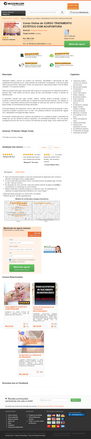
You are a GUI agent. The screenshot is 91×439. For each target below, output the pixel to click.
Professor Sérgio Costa (39, 30)
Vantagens (8, 172)
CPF (10, 253)
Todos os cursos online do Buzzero (36, 422)
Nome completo (13, 246)
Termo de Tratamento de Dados (36, 435)
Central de (80, 12)
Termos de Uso (42, 406)
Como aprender (13, 417)
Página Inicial (6, 18)
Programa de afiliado (35, 415)
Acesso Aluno (73, 8)
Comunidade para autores (34, 418)
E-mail (11, 239)
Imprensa (11, 425)
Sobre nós (11, 421)
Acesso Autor (73, 5)
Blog (9, 423)
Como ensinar (12, 415)
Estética (16, 18)
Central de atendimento (15, 427)
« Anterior (43, 147)
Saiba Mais (20, 172)
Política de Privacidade (56, 406)
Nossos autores (13, 419)
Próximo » (57, 147)
